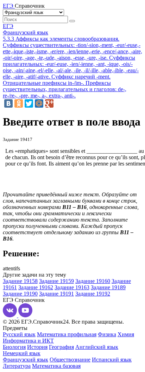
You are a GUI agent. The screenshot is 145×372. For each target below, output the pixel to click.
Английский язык (96, 347)
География (61, 347)
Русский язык (19, 334)
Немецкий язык (21, 353)
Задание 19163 (72, 287)
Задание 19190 (20, 294)
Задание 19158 (20, 281)
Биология (14, 347)
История (37, 347)
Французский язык (25, 32)
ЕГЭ (8, 26)
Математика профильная (66, 334)
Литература (17, 366)
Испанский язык (112, 360)
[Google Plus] (49, 103)
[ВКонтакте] (8, 103)
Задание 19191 (56, 294)
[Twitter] (29, 103)
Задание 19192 (92, 294)
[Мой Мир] (39, 103)
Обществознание (70, 360)
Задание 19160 (92, 281)
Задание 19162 (35, 287)
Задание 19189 (108, 287)
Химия (126, 334)
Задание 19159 (56, 281)
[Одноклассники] (18, 103)
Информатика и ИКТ (28, 341)
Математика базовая (56, 366)
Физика (107, 334)
